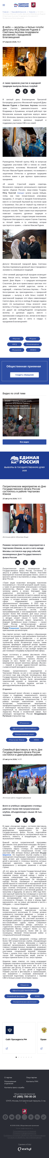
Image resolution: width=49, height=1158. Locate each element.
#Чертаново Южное (16, 740)
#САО (37, 996)
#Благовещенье (32, 344)
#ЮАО (36, 740)
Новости (32, 12)
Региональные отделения (10, 1082)
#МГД (14, 344)
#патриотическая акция (24, 734)
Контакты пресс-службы (14, 1088)
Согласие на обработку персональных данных (24, 1137)
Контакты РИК (32, 1081)
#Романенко (24, 723)
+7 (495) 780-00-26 (24, 1096)
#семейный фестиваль (16, 996)
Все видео (24, 442)
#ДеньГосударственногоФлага (24, 729)
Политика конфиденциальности (24, 1133)
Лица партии (31, 1078)
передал (20, 193)
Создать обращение (24, 375)
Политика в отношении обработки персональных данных (24, 1135)
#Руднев (32, 339)
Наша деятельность (18, 12)
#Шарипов (24, 985)
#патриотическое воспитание (24, 1002)
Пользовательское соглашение (24, 1131)
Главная (6, 12)
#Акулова (16, 339)
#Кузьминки (16, 350)
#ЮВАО (33, 350)
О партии (8, 1078)
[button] (16, 1057)
